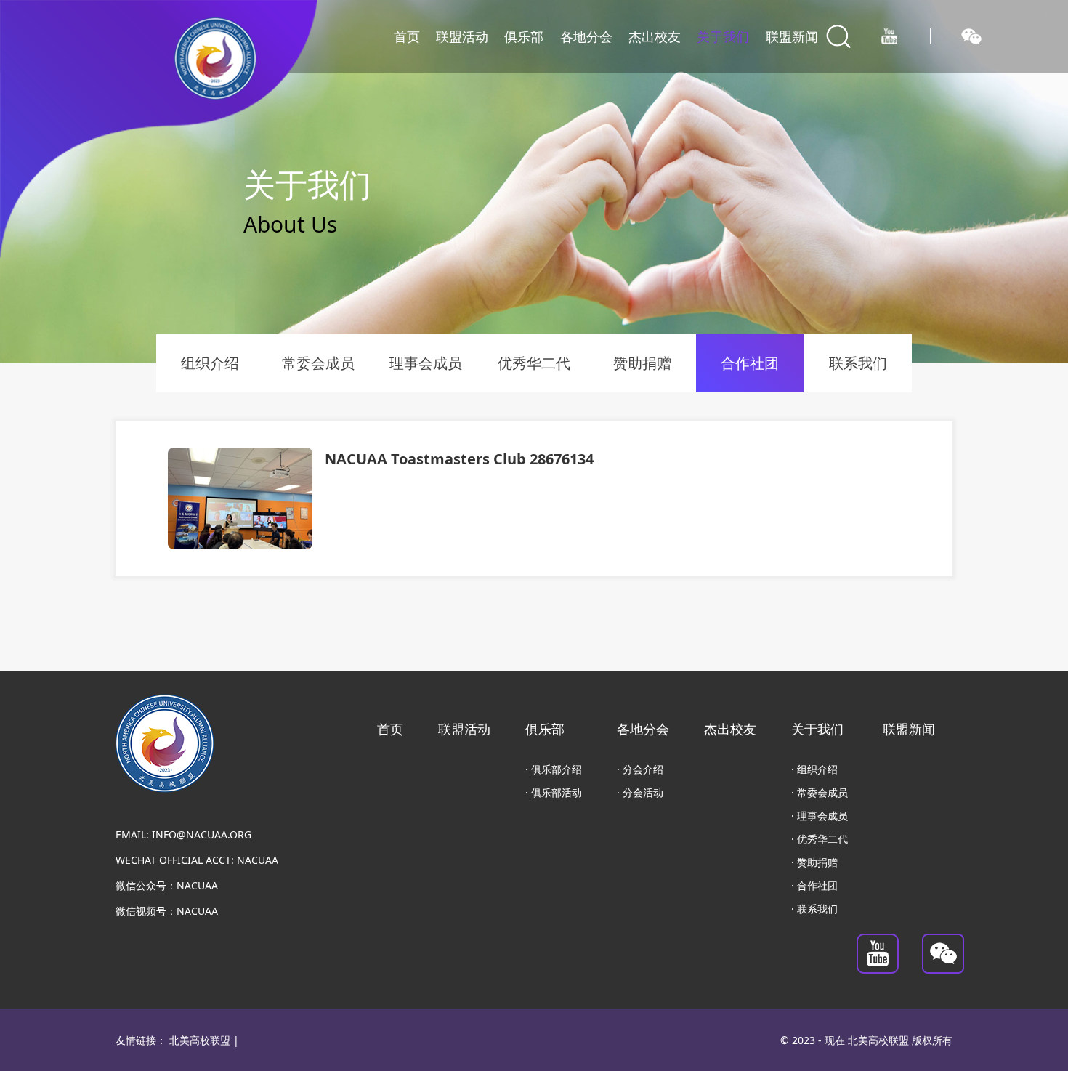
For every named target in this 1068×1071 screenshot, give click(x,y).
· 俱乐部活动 (553, 792)
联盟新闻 (792, 36)
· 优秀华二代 (819, 839)
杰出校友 (654, 36)
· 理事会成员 (819, 816)
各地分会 (586, 36)
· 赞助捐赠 (814, 862)
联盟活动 (462, 36)
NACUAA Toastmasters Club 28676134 (459, 459)
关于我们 (723, 36)
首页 (407, 36)
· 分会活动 (640, 792)
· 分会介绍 (640, 769)
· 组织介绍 (814, 769)
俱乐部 (523, 36)
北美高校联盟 (199, 1040)
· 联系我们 (814, 909)
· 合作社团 (814, 885)
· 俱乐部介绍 (553, 769)
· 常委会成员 (819, 792)
